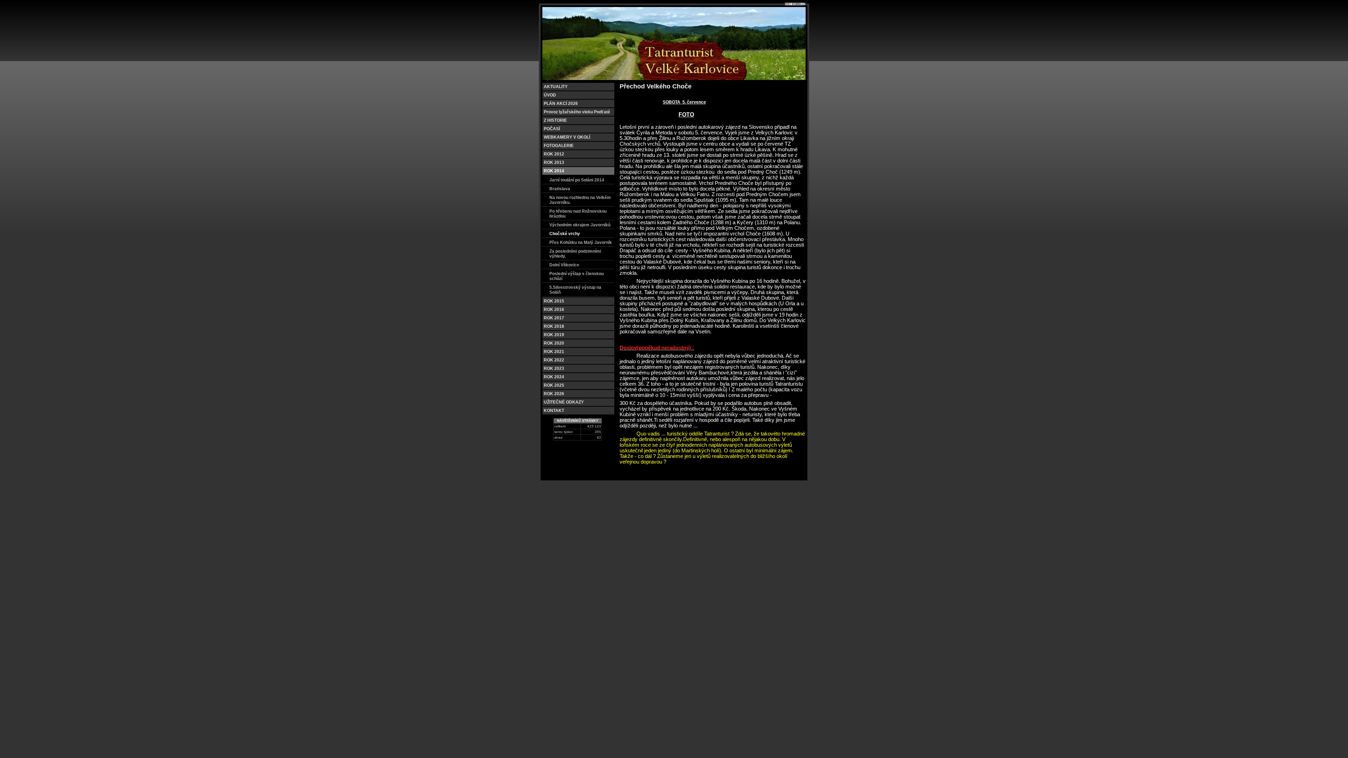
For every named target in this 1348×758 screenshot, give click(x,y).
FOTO (686, 115)
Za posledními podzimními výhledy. (575, 254)
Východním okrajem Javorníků (579, 224)
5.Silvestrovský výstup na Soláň (575, 290)
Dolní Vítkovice (564, 264)
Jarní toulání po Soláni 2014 (576, 180)
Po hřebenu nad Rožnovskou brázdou (578, 214)
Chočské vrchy (564, 233)
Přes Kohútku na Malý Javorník (580, 242)
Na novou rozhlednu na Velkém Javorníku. (580, 200)
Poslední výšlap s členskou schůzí (576, 276)
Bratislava (559, 188)
